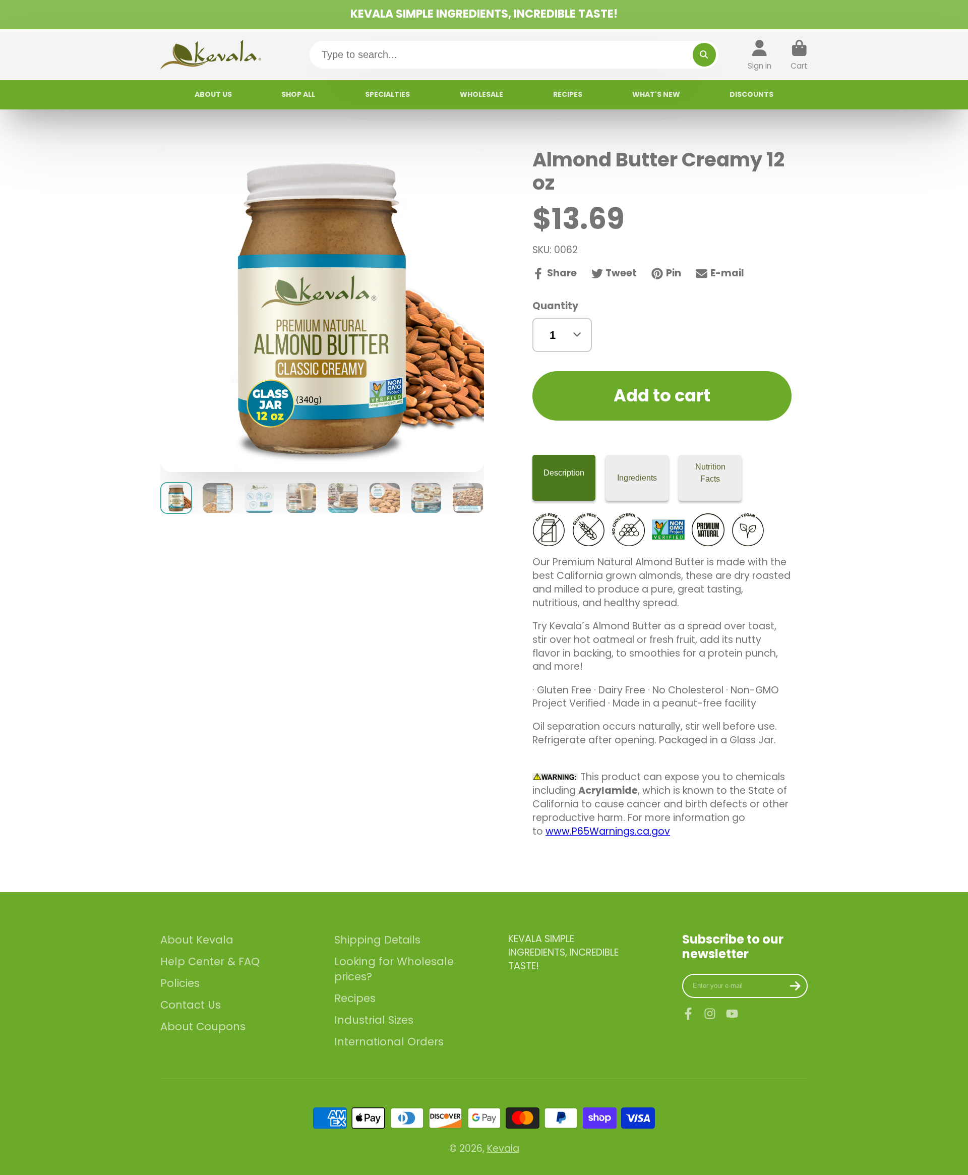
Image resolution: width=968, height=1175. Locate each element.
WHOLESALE (481, 94)
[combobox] (514, 55)
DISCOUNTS (751, 94)
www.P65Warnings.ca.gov (608, 831)
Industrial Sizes (373, 1020)
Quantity (555, 306)
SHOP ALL (298, 94)
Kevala (503, 1148)
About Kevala (196, 939)
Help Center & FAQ (210, 961)
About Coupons (203, 1026)
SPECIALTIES (387, 94)
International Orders (389, 1041)
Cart (799, 55)
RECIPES (567, 94)
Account (759, 55)
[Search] (704, 54)
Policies (180, 983)
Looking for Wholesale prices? (394, 969)
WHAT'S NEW (656, 94)
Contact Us (190, 1004)
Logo (210, 54)
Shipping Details (377, 939)
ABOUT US (213, 94)
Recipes (355, 998)
